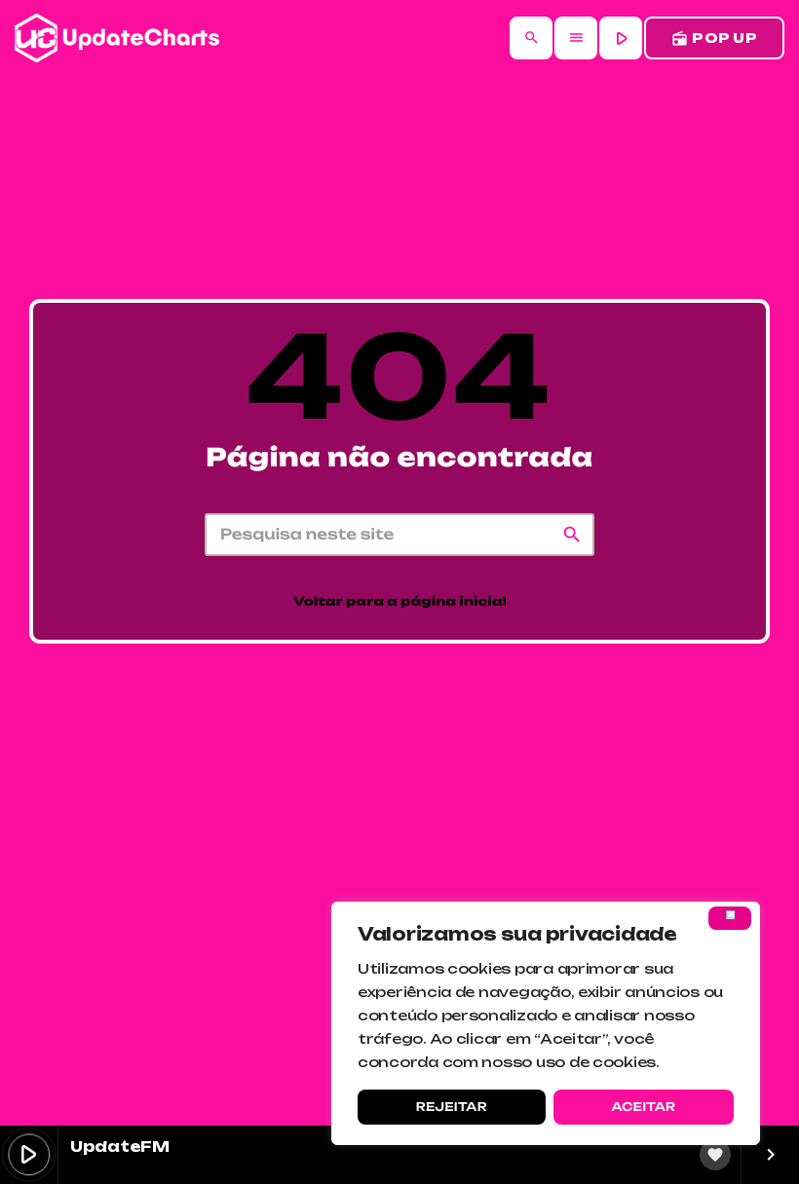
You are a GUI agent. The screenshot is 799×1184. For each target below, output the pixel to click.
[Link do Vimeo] (117, 38)
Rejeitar (451, 1106)
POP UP (714, 38)
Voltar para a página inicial (400, 602)
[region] (545, 1023)
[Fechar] (729, 918)
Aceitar (643, 1106)
